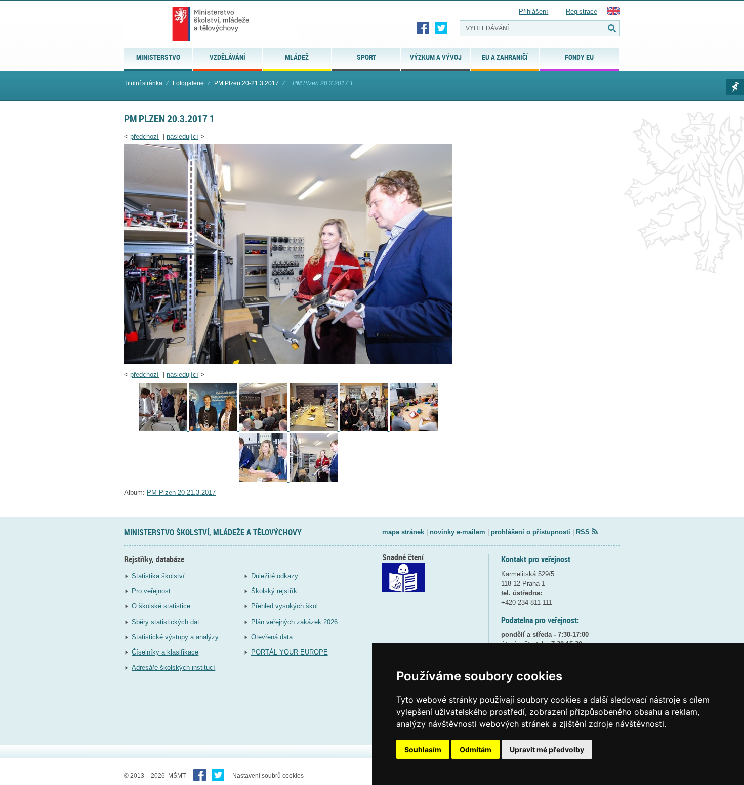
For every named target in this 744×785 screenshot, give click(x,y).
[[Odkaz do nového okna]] (403, 590)
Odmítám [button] (475, 749)
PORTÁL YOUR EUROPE (289, 652)
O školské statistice (161, 606)
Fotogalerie (188, 83)
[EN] (613, 13)
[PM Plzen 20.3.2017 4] (264, 479)
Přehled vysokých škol (284, 606)
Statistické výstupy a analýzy (175, 637)
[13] (214, 428)
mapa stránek (403, 532)
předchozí (144, 136)
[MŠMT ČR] (211, 24)
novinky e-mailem (457, 532)
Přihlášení (533, 11)
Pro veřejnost (151, 591)
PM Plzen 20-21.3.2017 (246, 83)
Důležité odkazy (274, 576)
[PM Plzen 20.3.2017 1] (288, 362)
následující (182, 136)
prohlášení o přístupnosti (530, 532)
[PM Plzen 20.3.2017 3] (365, 428)
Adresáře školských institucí (173, 667)
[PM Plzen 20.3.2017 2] (414, 428)
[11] (315, 428)
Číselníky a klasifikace (165, 652)
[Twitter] (441, 28)
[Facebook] (423, 28)
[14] (164, 428)
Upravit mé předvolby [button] (547, 749)
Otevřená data (272, 637)
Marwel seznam (735, 87)
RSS (583, 532)
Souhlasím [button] (422, 749)
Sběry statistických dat (165, 622)
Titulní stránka (143, 83)
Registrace (581, 11)
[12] (264, 428)
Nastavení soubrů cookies (268, 776)
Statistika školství (158, 576)
